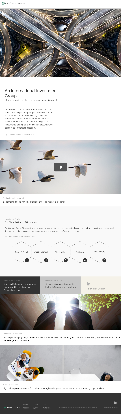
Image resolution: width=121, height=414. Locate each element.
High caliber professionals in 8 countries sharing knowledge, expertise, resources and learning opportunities (53, 387)
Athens (25, 404)
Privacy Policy (92, 407)
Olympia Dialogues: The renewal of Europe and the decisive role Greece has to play (20, 287)
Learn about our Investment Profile (22, 236)
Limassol (36, 404)
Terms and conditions (80, 407)
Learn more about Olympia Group (21, 135)
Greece (26, 408)
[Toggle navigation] (116, 4)
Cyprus (35, 408)
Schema (114, 407)
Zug (44, 404)
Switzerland (47, 408)
